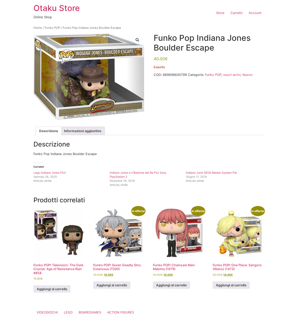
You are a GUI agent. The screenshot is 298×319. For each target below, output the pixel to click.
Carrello (236, 13)
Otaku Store (56, 8)
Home (37, 28)
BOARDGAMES (90, 312)
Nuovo (247, 75)
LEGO (68, 312)
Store (220, 13)
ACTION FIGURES (120, 312)
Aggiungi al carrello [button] (52, 289)
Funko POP (52, 28)
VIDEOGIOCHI (47, 312)
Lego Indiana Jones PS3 (49, 172)
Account (255, 13)
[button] (137, 40)
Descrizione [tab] (48, 131)
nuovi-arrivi (232, 75)
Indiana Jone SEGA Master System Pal (211, 172)
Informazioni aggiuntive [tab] (82, 131)
